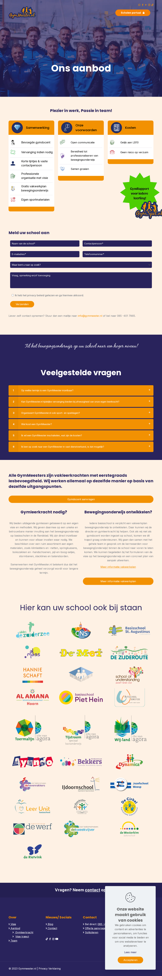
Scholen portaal (131, 12)
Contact (52, 928)
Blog (50, 924)
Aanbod (15, 928)
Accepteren (130, 960)
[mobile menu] (106, 12)
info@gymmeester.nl (90, 315)
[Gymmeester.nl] (22, 13)
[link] (81, 390)
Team (13, 940)
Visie (13, 924)
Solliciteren (91, 932)
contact (92, 890)
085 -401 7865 (126, 315)
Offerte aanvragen (96, 928)
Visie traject (22, 936)
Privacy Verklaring (50, 968)
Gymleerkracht (24, 932)
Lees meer (130, 952)
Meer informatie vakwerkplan (118, 566)
